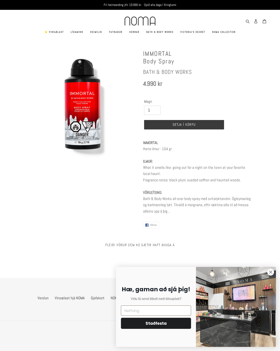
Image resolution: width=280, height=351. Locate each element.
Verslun (43, 298)
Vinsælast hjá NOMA (70, 298)
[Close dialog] (270, 272)
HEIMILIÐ (96, 32)
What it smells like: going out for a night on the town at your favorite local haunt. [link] (197, 189)
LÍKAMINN (77, 32)
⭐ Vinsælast (54, 32)
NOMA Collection (224, 32)
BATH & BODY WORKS (159, 32)
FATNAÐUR (115, 32)
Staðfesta (156, 323)
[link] (197, 149)
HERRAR (134, 32)
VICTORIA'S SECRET (192, 32)
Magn (148, 101)
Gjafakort (98, 298)
